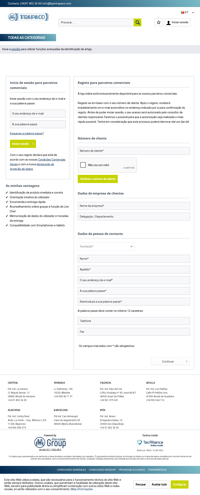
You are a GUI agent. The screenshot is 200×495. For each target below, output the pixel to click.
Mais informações (82, 489)
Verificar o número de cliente (97, 178)
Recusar (141, 484)
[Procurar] (137, 22)
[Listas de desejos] (158, 22)
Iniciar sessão (20, 143)
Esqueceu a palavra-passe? (27, 133)
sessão (15, 49)
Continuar (168, 361)
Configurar (179, 484)
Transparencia (157, 469)
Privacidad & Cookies (132, 469)
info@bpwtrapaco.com (57, 3)
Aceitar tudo (159, 484)
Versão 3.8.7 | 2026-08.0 (50, 450)
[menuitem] (100, 22)
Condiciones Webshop (102, 469)
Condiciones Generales (71, 469)
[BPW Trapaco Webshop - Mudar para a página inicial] (28, 20)
